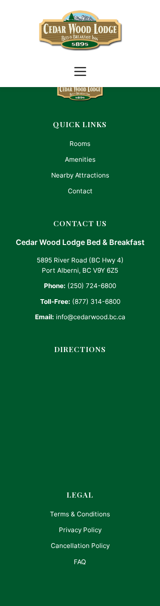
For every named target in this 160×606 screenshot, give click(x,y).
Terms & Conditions (80, 514)
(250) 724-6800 (91, 286)
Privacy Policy (80, 530)
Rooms (80, 144)
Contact (80, 191)
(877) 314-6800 (96, 301)
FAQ (80, 562)
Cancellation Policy (80, 546)
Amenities (80, 159)
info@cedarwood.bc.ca (90, 317)
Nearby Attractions (80, 175)
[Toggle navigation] (80, 71)
